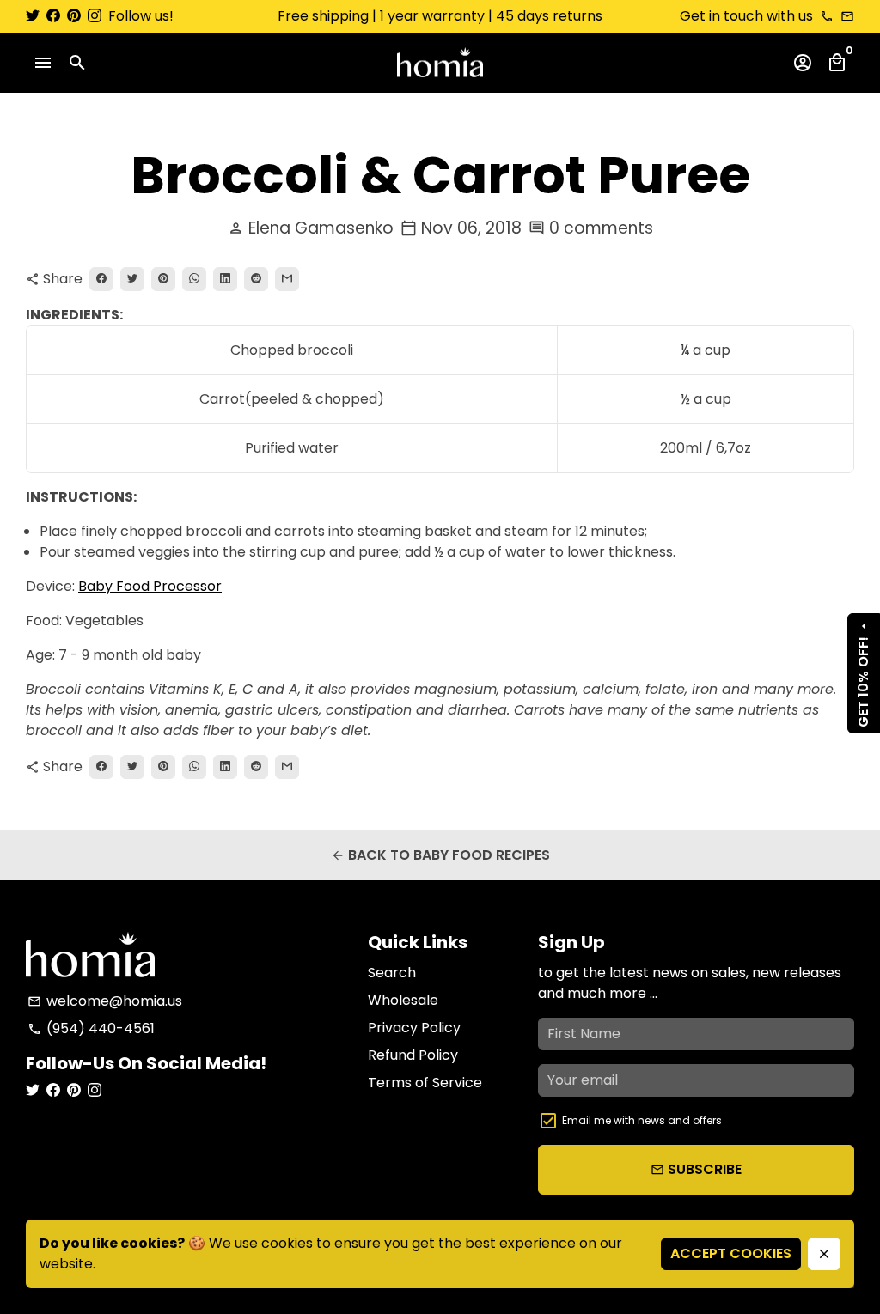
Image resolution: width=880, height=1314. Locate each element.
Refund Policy (413, 1055)
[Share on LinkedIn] (225, 279)
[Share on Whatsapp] (194, 279)
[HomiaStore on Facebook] (53, 16)
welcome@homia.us (105, 1001)
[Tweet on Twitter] (132, 279)
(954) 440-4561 (91, 1028)
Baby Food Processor (150, 586)
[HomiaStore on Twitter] (33, 16)
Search (392, 972)
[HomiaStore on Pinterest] (74, 16)
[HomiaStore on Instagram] (94, 16)
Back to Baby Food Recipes (440, 855)
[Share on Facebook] (101, 279)
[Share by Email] (287, 279)
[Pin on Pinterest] (163, 279)
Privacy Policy (414, 1027)
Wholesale (403, 1000)
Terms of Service (425, 1082)
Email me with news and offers (642, 1120)
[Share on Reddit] (256, 279)
